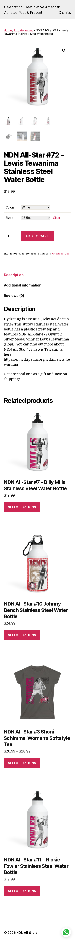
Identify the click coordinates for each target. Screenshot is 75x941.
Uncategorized (23, 30)
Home (8, 30)
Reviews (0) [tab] (14, 295)
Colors (10, 207)
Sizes (9, 218)
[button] (64, 50)
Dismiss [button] (65, 12)
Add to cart (37, 236)
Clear (56, 218)
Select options (22, 507)
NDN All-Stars (27, 933)
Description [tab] (14, 275)
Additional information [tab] (22, 285)
